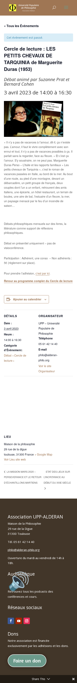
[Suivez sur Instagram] (26, 621)
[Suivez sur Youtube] (19, 621)
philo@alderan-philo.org (24, 550)
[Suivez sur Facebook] (11, 621)
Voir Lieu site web (15, 459)
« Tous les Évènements (21, 26)
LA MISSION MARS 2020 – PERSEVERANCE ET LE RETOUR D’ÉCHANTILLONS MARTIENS (22, 477)
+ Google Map (43, 454)
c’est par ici (43, 273)
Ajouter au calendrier (27, 299)
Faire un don (27, 661)
